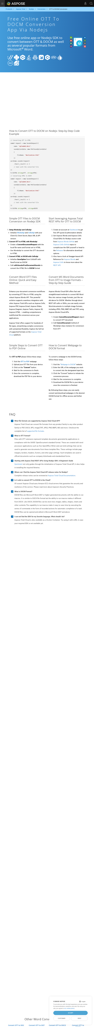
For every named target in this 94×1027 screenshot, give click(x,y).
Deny (79, 1018)
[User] (85, 3)
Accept (70, 1013)
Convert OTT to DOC (16, 1025)
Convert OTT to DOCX (57, 1025)
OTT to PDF (25, 362)
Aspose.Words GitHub (65, 242)
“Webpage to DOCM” (68, 364)
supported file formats (35, 431)
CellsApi (31, 233)
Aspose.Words (69, 259)
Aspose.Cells (58, 262)
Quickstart (18, 464)
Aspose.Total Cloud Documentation (61, 476)
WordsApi (21, 233)
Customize (61, 1018)
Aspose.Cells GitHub (61, 245)
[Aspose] (16, 3)
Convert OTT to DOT (37, 1025)
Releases (59, 250)
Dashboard (74, 230)
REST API (57, 265)
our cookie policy (69, 1008)
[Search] (91, 3)
